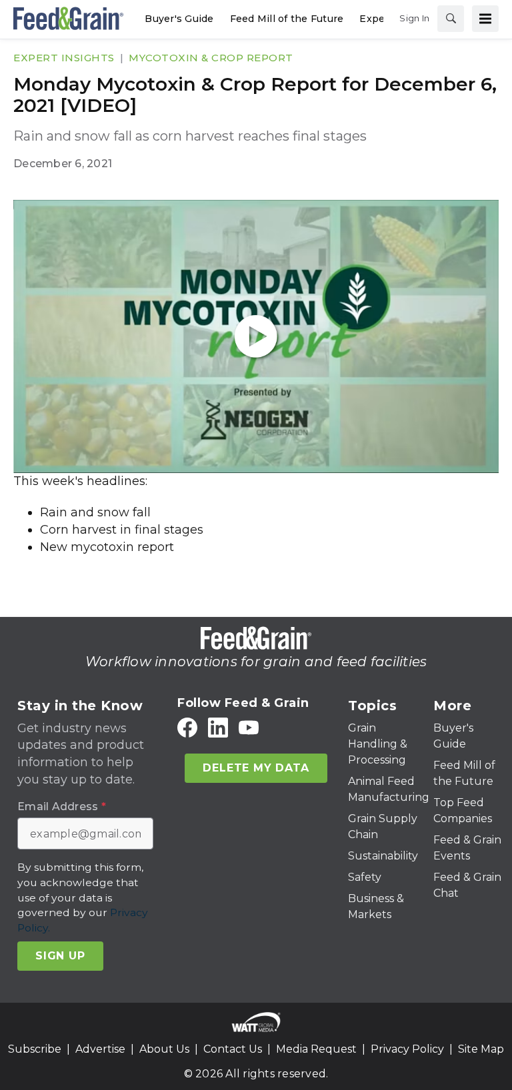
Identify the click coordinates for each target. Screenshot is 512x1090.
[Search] (450, 18)
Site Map (481, 1049)
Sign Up (60, 955)
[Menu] (485, 18)
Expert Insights (64, 57)
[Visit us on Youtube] (249, 727)
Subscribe (34, 1049)
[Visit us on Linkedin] (218, 727)
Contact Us (232, 1049)
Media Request (316, 1049)
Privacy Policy (407, 1049)
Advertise (100, 1049)
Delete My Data (256, 768)
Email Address (61, 807)
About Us (164, 1049)
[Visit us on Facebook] (187, 727)
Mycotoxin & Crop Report (211, 57)
